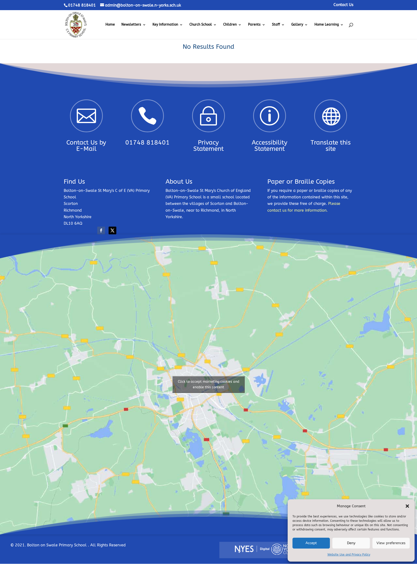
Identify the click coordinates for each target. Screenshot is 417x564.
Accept (311, 543)
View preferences (390, 543)
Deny (351, 543)
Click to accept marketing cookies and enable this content (208, 384)
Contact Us (343, 5)
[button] (407, 506)
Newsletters (131, 25)
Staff (276, 25)
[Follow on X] (112, 230)
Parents (254, 25)
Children (230, 25)
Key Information (165, 25)
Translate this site (331, 146)
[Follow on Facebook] (101, 230)
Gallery (297, 25)
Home (110, 25)
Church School (200, 25)
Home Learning (326, 25)
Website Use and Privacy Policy (348, 554)
